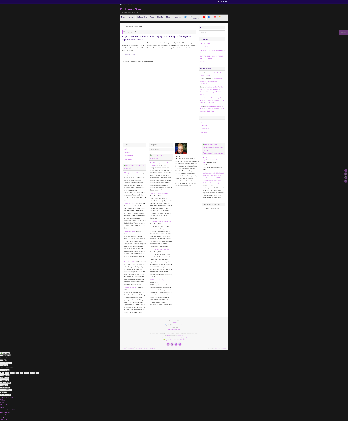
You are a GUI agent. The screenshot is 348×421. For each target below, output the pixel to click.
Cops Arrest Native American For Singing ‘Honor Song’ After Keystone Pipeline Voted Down (156, 38)
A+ (5, 360)
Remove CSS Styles (6, 390)
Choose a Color (5, 370)
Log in (202, 122)
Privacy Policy (4, 405)
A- (1, 360)
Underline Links (5, 375)
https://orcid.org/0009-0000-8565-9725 (175, 340)
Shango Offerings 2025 (130, 287)
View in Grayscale (5, 382)
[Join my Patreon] (221, 1)
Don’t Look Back (205, 43)
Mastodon (174, 322)
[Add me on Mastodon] (218, 1)
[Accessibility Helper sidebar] (5, 353)
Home (124, 348)
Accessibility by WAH (6, 397)
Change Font (4, 365)
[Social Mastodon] (185, 17)
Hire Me (146, 348)
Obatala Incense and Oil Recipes (159, 249)
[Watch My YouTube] (223, 1)
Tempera (217, 348)
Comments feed (204, 129)
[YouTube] (203, 17)
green (12, 372)
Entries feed (203, 125)
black (2, 372)
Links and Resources (6, 415)
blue (17, 372)
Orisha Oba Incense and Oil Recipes (160, 221)
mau (201, 98)
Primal (2, 407)
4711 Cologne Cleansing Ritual (159, 280)
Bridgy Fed (184, 338)
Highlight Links (4, 377)
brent (201, 106)
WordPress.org (204, 132)
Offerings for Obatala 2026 (131, 173)
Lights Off (3, 392)
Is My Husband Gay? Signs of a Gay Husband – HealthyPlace (211, 81)
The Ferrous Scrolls (131, 9)
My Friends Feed (5, 412)
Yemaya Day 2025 (129, 203)
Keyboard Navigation (6, 363)
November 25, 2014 (130, 54)
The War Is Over (204, 47)
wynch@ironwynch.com (174, 329)
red (21, 372)
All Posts (2, 400)
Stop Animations (5, 387)
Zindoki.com (154, 158)
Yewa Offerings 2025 (130, 231)
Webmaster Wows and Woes (8, 410)
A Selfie (202, 62)
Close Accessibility (6, 355)
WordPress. (224, 348)
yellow (32, 372)
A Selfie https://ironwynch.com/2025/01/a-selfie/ (212, 159)
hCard (168, 335)
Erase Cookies (4, 380)
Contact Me (131, 348)
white (7, 372)
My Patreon (139, 348)
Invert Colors (4, 385)
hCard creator (180, 335)
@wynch (152, 348)
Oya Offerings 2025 (129, 262)
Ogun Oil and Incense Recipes (159, 193)
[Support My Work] (226, 1)
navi (37, 372)
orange (26, 372)
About (2, 402)
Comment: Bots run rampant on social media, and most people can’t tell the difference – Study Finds (212, 100)
